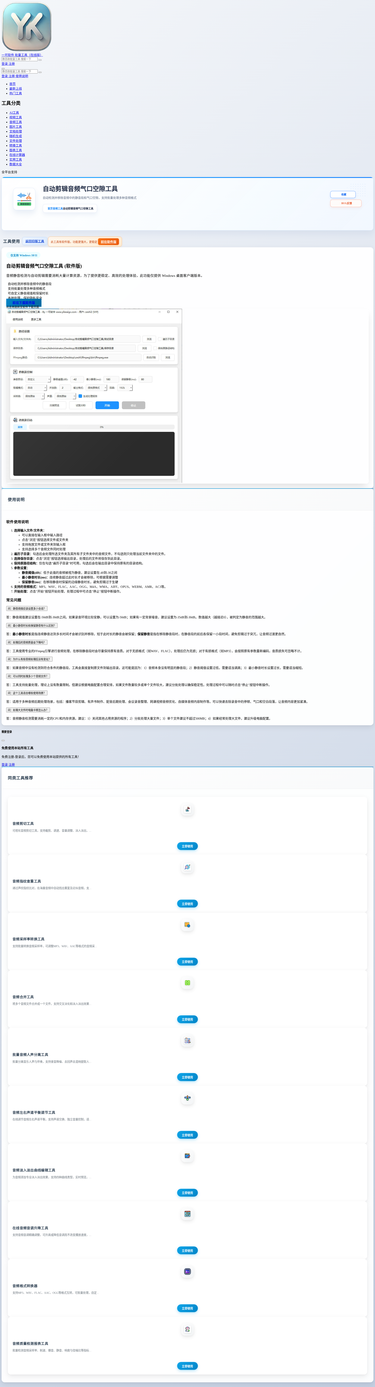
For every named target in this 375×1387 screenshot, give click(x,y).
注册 (12, 63)
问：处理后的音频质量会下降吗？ (27, 642)
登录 (5, 63)
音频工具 (58, 208)
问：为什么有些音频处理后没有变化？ (29, 659)
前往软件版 (108, 242)
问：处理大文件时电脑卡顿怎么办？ (28, 710)
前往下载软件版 (23, 302)
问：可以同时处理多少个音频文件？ (28, 676)
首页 (50, 208)
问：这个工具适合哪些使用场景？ (27, 693)
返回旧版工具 (34, 241)
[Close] (3, 740)
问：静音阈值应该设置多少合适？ (27, 608)
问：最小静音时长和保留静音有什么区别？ (32, 625)
